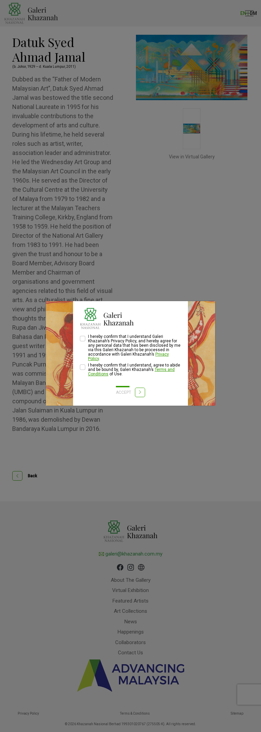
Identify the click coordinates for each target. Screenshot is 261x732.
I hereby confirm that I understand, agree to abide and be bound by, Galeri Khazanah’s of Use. (134, 369)
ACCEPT (124, 392)
